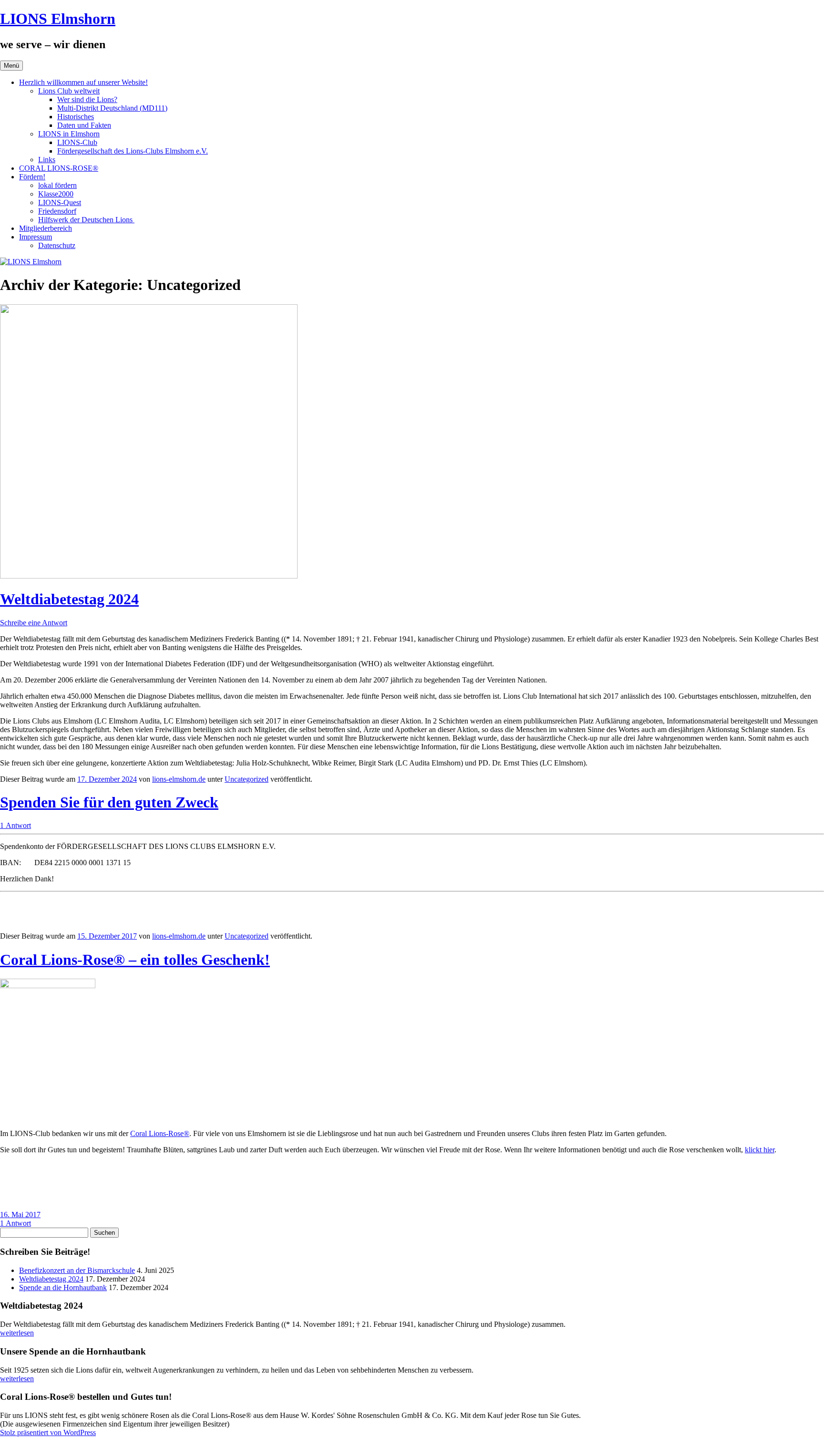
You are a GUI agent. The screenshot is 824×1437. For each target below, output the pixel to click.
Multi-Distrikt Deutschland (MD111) (112, 108)
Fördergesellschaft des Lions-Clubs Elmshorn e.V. (132, 151)
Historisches (75, 117)
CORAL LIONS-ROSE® (58, 168)
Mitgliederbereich (45, 228)
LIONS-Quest (59, 202)
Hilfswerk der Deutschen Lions (86, 220)
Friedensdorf (57, 211)
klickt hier (759, 1150)
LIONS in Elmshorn (69, 134)
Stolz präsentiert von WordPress (48, 1432)
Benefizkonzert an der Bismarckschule (77, 1270)
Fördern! (32, 177)
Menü (11, 65)
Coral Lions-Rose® (159, 1133)
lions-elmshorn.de (179, 779)
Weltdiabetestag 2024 (69, 599)
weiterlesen (17, 1333)
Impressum (35, 237)
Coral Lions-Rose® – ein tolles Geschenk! (135, 959)
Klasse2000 (55, 194)
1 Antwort (15, 825)
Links (46, 159)
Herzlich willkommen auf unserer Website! (83, 82)
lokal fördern (57, 185)
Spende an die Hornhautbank (63, 1287)
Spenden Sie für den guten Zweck (109, 802)
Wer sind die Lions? (87, 99)
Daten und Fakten (84, 125)
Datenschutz (56, 245)
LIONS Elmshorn (57, 18)
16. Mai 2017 (20, 1214)
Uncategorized (246, 779)
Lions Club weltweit (69, 91)
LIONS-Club (77, 142)
